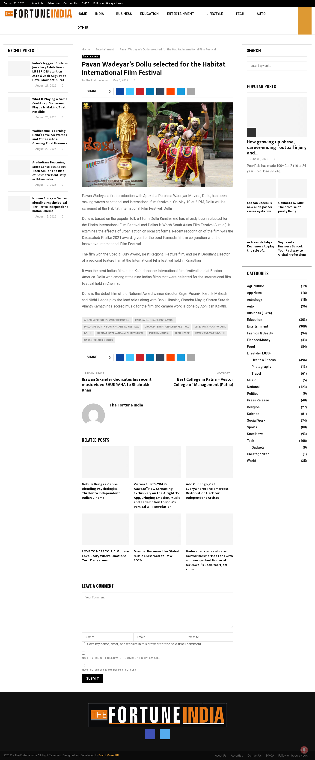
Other (82, 27)
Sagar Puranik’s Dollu (98, 340)
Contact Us (70, 3)
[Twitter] (165, 734)
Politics (253, 393)
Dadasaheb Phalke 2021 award (154, 320)
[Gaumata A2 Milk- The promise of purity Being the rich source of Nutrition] (292, 188)
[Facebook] (150, 734)
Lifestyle (215, 14)
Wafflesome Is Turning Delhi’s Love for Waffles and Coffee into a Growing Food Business (49, 137)
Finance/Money (258, 340)
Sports (252, 427)
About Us (37, 3)
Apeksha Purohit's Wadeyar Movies (106, 320)
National (253, 387)
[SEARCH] (302, 65)
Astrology (254, 300)
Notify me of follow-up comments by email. (121, 658)
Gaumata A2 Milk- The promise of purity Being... (291, 207)
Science (253, 414)
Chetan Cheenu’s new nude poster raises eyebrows (259, 207)
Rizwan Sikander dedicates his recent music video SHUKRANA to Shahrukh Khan (117, 385)
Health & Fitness (264, 360)
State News (255, 434)
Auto (261, 14)
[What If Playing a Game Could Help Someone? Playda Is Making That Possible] (19, 104)
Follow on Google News (108, 3)
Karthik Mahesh (159, 333)
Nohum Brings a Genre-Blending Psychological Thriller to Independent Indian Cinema (101, 491)
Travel (256, 373)
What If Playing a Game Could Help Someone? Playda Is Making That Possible (49, 105)
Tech (239, 14)
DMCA (85, 3)
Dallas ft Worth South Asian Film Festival (111, 326)
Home (82, 14)
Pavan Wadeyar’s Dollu (210, 333)
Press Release (258, 400)
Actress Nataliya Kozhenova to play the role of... (260, 246)
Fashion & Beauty (260, 333)
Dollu (88, 333)
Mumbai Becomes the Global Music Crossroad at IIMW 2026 (156, 555)
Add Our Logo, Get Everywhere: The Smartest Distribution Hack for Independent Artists (207, 491)
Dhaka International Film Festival (167, 326)
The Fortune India (97, 80)
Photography (261, 366)
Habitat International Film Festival (120, 333)
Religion (253, 407)
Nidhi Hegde (182, 333)
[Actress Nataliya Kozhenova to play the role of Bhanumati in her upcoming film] (261, 228)
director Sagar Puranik (210, 326)
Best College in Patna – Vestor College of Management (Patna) (203, 382)
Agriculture (255, 286)
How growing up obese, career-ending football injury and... (276, 147)
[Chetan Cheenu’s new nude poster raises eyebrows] (261, 188)
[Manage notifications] (304, 750)
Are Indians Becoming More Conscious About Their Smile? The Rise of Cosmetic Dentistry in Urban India (49, 171)
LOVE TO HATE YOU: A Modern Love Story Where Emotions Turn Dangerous (105, 555)
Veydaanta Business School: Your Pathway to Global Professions (292, 248)
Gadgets (258, 447)
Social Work (256, 420)
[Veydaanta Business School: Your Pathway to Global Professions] (292, 228)
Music (251, 380)
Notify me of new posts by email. (111, 670)
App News (254, 293)
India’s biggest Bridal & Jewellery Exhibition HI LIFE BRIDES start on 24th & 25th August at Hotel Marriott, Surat (50, 72)
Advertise (53, 3)
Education (149, 14)
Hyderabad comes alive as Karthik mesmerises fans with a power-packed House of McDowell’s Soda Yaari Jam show (209, 560)
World (251, 461)
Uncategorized (258, 454)
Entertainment (180, 14)
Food (251, 346)
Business (124, 14)
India (99, 14)
